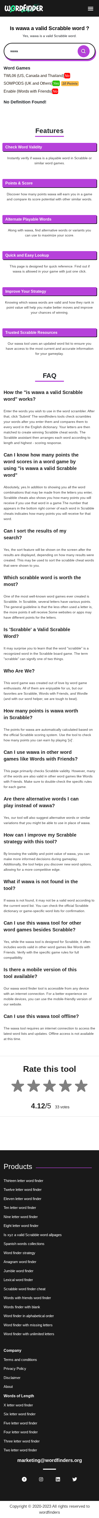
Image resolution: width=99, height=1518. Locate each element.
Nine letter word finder (21, 1217)
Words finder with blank (22, 1307)
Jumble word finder (18, 1271)
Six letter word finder (20, 1414)
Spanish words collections (24, 1244)
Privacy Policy (15, 1368)
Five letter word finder (20, 1423)
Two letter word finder (20, 1450)
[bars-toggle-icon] (91, 8)
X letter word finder (18, 1405)
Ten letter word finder (20, 1208)
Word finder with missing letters (28, 1325)
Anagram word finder (20, 1262)
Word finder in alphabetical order (29, 1316)
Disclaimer (12, 1378)
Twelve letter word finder (23, 1190)
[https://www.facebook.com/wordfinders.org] (24, 1479)
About (8, 1387)
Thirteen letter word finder (23, 1181)
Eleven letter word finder (22, 1199)
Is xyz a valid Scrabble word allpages (33, 1235)
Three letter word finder (22, 1441)
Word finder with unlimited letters (29, 1334)
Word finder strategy (19, 1253)
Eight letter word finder (21, 1226)
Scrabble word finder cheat (24, 1289)
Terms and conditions (20, 1360)
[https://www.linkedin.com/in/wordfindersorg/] (58, 1479)
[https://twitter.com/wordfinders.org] (74, 1479)
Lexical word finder (18, 1280)
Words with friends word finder (27, 1298)
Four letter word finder (21, 1432)
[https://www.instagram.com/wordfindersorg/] (41, 1479)
